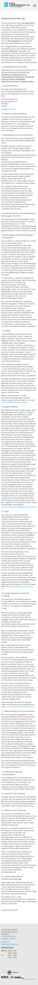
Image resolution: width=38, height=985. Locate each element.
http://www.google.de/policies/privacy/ (20, 707)
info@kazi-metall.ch (8, 109)
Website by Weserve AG (29, 979)
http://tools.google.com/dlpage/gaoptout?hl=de (18, 507)
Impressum (5, 942)
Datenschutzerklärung (9, 944)
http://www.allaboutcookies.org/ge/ (14, 402)
